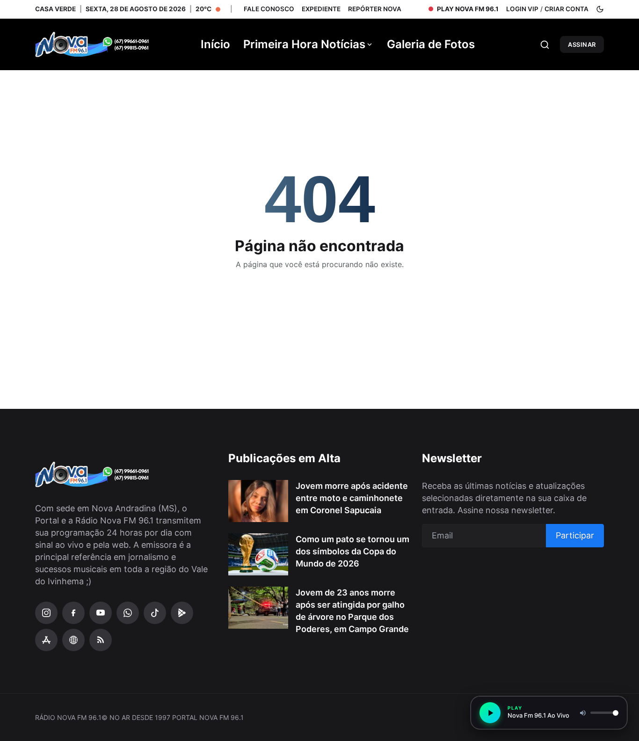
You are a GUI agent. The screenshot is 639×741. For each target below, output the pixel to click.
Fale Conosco (269, 9)
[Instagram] (46, 613)
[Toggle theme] (600, 9)
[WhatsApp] (127, 613)
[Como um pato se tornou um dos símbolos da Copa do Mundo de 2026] (258, 554)
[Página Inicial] (105, 44)
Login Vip (522, 9)
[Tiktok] (155, 613)
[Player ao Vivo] (73, 640)
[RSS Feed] (100, 640)
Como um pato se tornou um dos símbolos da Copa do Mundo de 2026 (352, 551)
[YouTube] (100, 613)
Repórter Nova (374, 9)
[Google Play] (182, 613)
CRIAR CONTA (566, 9)
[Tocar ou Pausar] (490, 712)
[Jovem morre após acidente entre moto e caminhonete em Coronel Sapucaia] (258, 501)
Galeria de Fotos (431, 44)
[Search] (544, 44)
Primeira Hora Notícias (304, 44)
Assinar (582, 44)
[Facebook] (73, 613)
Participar (575, 535)
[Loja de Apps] (46, 640)
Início (215, 44)
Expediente (321, 9)
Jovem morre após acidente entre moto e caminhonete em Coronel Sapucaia (352, 498)
